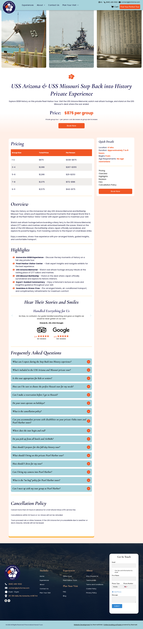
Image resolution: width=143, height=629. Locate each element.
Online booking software (113, 625)
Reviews (102, 179)
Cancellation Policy (107, 184)
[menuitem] (27, 5)
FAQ (100, 182)
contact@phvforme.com (130, 2)
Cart (116, 6)
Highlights (103, 176)
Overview (103, 173)
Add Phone (117, 592)
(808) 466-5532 (112, 2)
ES (101, 2)
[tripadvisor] (9, 601)
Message (115, 595)
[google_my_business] (6, 601)
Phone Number (128, 583)
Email (113, 562)
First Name (115, 575)
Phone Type (116, 583)
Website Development (82, 625)
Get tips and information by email (124, 571)
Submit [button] (117, 606)
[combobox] (126, 587)
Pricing (102, 170)
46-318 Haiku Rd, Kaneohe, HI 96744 (23, 596)
